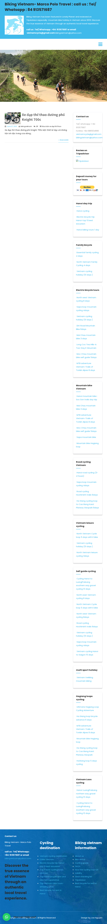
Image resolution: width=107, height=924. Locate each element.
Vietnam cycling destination (53, 856)
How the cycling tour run (86, 869)
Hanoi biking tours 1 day (88, 229)
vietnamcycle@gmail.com (41, 33)
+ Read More (63, 140)
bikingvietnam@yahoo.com (68, 33)
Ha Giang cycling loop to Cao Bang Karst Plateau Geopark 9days (87, 504)
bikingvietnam (26, 126)
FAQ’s (77, 866)
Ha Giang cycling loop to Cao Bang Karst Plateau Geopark (86, 751)
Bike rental (80, 859)
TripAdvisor (80, 880)
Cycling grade (81, 863)
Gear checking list (83, 876)
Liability (78, 873)
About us (79, 856)
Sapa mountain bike (86, 437)
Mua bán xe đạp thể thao (51, 126)
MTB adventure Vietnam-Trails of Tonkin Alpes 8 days (85, 367)
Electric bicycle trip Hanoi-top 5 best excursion (85, 220)
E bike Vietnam (47, 859)
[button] (6, 917)
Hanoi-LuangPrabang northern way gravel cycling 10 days (86, 793)
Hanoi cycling (83, 211)
